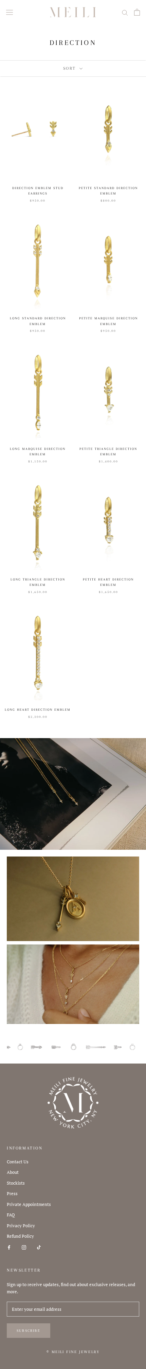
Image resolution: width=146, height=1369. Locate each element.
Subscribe (28, 1330)
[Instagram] (24, 1247)
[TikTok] (39, 1247)
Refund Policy (20, 1236)
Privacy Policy (21, 1226)
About (13, 1172)
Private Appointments (29, 1204)
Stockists (16, 1183)
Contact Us (18, 1162)
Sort (70, 68)
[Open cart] (137, 12)
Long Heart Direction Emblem (38, 709)
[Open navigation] (9, 12)
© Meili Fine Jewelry (73, 1352)
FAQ (11, 1215)
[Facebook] (9, 1247)
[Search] (125, 12)
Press (12, 1193)
